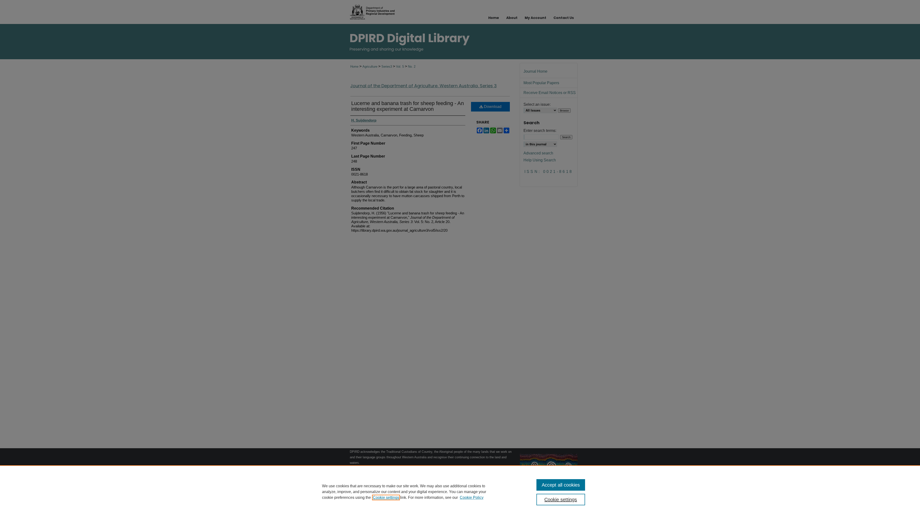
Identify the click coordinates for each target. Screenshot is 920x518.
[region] (460, 491)
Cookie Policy (471, 497)
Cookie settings (386, 497)
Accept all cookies (561, 485)
